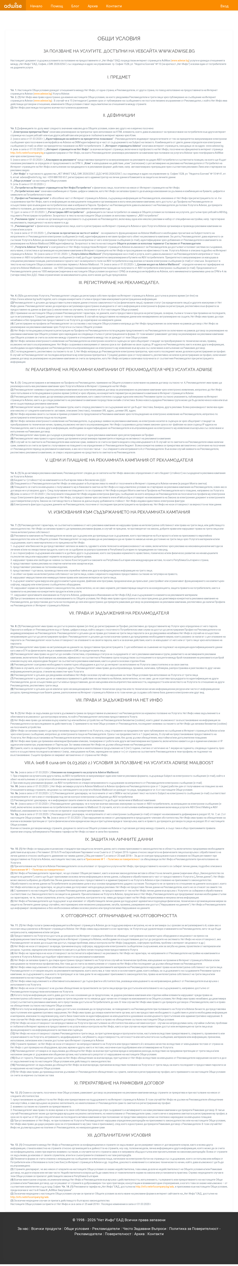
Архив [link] (93, 6)
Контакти (155, 1234)
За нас (23, 1229)
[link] (13, 5)
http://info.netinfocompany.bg (27, 152)
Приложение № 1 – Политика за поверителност (113, 859)
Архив (139, 1234)
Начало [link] (36, 6)
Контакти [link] (114, 6)
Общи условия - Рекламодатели (92, 1229)
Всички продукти (46, 1229)
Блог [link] (75, 6)
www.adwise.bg (180, 60)
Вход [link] (224, 6)
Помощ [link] (57, 6)
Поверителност (118, 1234)
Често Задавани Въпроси (144, 1229)
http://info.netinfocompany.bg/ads (155, 1186)
